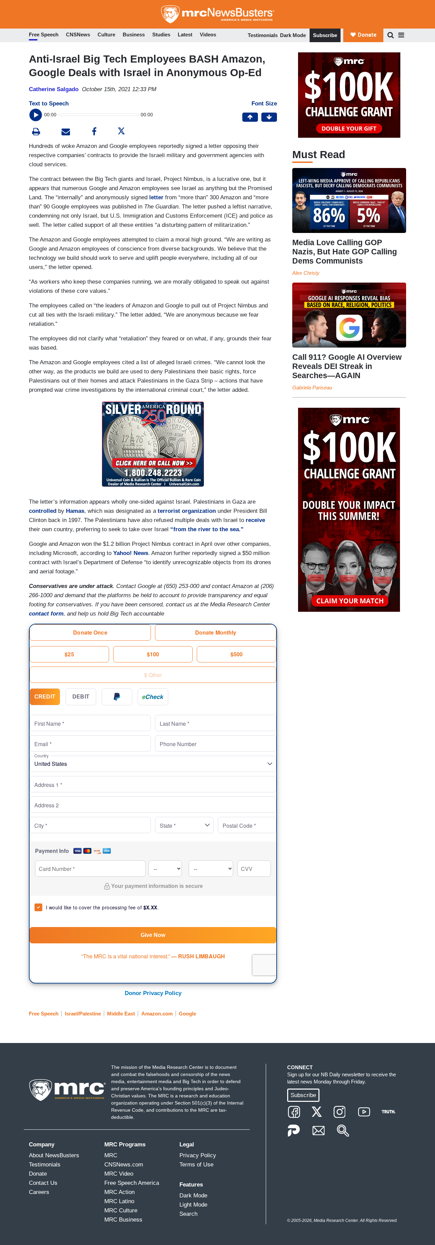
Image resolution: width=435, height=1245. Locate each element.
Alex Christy (305, 273)
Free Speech (43, 1013)
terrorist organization (187, 511)
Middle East (121, 1013)
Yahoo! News (130, 553)
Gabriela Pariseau (312, 387)
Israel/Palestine (83, 1013)
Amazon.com (157, 1013)
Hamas (75, 511)
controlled (42, 511)
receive (255, 520)
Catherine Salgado (54, 89)
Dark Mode (293, 35)
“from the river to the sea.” (207, 529)
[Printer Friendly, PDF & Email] (65, 132)
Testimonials (263, 35)
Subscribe (325, 35)
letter (156, 197)
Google (187, 1013)
